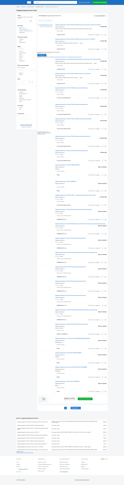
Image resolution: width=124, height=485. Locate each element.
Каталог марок (41, 470)
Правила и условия (42, 462)
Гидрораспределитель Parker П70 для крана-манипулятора (70, 238)
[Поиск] (35, 2)
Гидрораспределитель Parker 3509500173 (65, 181)
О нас (17, 462)
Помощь (18, 464)
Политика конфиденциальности (44, 464)
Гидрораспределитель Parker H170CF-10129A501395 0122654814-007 (72, 338)
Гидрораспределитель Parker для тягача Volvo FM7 (28, 432)
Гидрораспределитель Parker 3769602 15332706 (67, 164)
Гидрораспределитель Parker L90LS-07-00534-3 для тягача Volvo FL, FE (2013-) (75, 39)
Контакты (18, 466)
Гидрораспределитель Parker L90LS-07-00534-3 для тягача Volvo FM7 (72, 73)
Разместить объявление (85, 398)
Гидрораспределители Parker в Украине (24, 452)
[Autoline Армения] (21, 2)
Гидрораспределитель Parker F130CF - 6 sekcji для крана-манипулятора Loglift (75, 195)
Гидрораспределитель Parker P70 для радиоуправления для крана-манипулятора (76, 252)
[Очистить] (34, 19)
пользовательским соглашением (75, 56)
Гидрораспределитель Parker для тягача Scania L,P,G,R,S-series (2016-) (32, 421)
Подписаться (42, 55)
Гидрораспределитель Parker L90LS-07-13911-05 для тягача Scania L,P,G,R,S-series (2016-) (78, 24)
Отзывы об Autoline (42, 468)
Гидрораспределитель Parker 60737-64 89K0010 (67, 381)
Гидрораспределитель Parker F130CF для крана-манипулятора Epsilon (73, 118)
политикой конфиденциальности (60, 56)
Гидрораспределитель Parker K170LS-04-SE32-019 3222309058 (71, 367)
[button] (102, 35)
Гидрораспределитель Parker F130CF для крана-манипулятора (71, 87)
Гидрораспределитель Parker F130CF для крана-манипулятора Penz (72, 136)
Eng (17, 471)
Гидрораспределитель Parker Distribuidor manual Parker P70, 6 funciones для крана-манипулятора (80, 223)
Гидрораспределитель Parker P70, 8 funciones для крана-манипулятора (73, 209)
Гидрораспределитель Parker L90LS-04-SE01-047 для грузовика (71, 324)
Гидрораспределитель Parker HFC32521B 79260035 (68, 352)
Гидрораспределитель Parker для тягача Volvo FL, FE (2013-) (30, 446)
